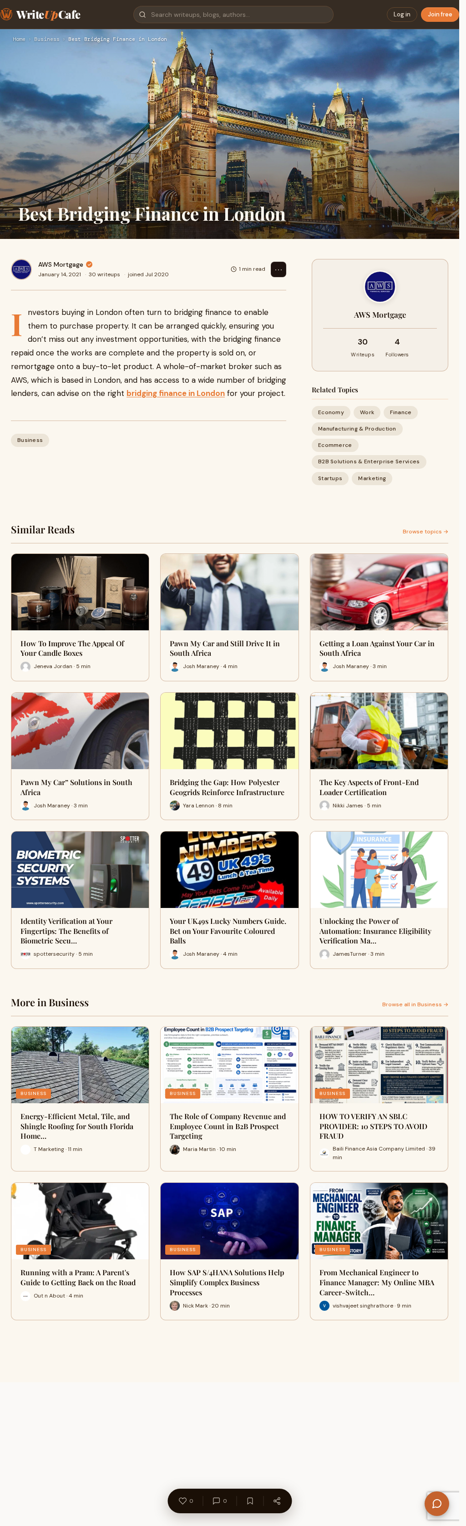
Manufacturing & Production (357, 428)
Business (47, 39)
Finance (400, 412)
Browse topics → (425, 531)
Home (19, 39)
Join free (440, 14)
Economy (331, 412)
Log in (402, 14)
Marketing (372, 478)
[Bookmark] (249, 1501)
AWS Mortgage (60, 264)
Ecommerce (335, 445)
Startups (330, 478)
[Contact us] (437, 1503)
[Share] (276, 1501)
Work (367, 412)
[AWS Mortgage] (21, 269)
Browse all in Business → (415, 1004)
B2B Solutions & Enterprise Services (369, 461)
